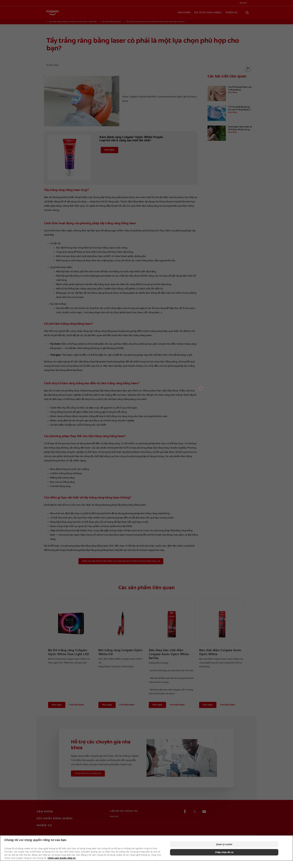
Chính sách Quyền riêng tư (62, 858)
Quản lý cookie (224, 844)
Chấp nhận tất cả (224, 852)
